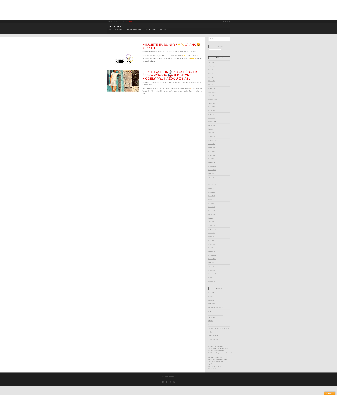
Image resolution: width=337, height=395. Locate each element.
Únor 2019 (211, 159)
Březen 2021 (211, 81)
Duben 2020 (211, 110)
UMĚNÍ (210, 332)
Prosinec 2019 (212, 121)
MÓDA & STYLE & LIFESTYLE (150, 82)
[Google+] (225, 22)
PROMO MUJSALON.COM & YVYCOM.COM (154, 51)
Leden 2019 (211, 162)
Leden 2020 (211, 118)
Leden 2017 (211, 251)
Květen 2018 (211, 192)
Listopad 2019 (212, 125)
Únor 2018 (211, 203)
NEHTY (210, 311)
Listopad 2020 (212, 92)
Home (168, 379)
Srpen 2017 (211, 225)
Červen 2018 (211, 188)
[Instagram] (229, 22)
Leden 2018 (211, 207)
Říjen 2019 (211, 129)
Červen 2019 (211, 144)
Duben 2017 (211, 240)
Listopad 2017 (212, 214)
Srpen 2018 (211, 181)
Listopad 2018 (212, 170)
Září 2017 (211, 222)
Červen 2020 (211, 103)
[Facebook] (223, 22)
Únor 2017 (211, 248)
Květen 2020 (211, 107)
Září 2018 (211, 177)
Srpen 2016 (211, 270)
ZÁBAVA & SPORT (213, 336)
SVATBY (210, 324)
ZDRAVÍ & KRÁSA (213, 339)
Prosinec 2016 (212, 255)
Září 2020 (211, 96)
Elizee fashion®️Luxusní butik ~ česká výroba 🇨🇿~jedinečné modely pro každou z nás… (171, 75)
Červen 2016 (211, 277)
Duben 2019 (211, 151)
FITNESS (210, 296)
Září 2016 (211, 266)
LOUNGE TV (211, 304)
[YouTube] (227, 22)
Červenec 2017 (212, 229)
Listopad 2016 (212, 259)
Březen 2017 (211, 244)
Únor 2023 (211, 70)
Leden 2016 (211, 281)
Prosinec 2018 (212, 166)
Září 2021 (211, 77)
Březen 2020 (211, 114)
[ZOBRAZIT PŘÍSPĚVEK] (123, 53)
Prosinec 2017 (212, 211)
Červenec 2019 (212, 140)
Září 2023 (211, 62)
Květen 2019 (211, 147)
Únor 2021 (211, 84)
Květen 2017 (211, 236)
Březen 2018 (211, 199)
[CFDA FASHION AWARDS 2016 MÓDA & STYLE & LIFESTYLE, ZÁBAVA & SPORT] (1, 10)
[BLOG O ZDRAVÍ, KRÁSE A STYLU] (115, 26)
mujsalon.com (171, 376)
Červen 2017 (211, 233)
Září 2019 (211, 133)
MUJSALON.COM (128, 21)
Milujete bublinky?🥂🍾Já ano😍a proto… (171, 46)
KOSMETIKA (211, 300)
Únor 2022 (211, 73)
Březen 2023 (211, 66)
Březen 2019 (211, 155)
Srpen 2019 (211, 136)
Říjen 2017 (211, 218)
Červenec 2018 (212, 184)
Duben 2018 (211, 196)
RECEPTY (210, 321)
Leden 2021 (211, 88)
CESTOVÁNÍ (211, 292)
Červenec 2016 (212, 274)
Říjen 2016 (211, 262)
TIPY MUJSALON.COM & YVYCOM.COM (176, 51)
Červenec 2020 (212, 99)
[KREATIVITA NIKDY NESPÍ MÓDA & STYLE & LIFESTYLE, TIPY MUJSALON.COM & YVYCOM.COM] (0, 10)
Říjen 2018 (211, 173)
